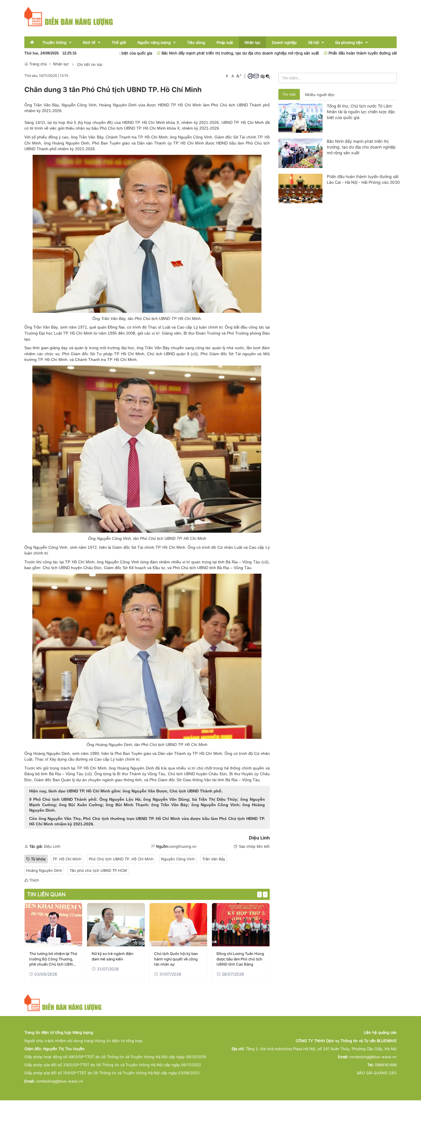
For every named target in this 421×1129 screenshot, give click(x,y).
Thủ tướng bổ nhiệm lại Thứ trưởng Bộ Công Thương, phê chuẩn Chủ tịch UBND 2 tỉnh (53, 959)
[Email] (256, 76)
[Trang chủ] (68, 16)
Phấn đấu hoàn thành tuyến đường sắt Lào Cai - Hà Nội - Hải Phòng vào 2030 (363, 179)
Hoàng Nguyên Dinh (44, 870)
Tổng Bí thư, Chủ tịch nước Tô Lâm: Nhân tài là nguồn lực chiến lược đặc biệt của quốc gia (361, 111)
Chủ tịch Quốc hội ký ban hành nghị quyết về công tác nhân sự (176, 958)
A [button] (227, 76)
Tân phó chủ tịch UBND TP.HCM (98, 870)
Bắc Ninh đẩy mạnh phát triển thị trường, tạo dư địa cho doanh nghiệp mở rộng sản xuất (199, 53)
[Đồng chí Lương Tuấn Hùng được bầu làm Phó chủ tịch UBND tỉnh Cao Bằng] (240, 924)
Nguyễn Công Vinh (178, 859)
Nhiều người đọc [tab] (320, 94)
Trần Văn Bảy (213, 859)
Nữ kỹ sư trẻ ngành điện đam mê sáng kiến (112, 956)
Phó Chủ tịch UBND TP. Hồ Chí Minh (121, 859)
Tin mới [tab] (289, 94)
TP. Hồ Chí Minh (66, 859)
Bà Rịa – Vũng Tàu (242, 780)
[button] (250, 76)
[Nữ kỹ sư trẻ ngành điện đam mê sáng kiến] (116, 924)
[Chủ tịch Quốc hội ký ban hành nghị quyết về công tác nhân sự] (178, 924)
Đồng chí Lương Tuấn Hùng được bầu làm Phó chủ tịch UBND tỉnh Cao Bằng (240, 958)
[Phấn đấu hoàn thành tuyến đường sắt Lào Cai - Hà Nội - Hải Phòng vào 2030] (300, 188)
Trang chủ (37, 64)
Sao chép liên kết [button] (254, 846)
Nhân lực (61, 64)
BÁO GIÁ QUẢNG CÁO (377, 1073)
